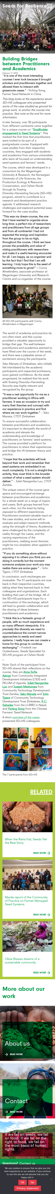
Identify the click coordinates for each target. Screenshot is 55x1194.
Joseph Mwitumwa (25, 686)
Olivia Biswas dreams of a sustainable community (22, 960)
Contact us (27, 1163)
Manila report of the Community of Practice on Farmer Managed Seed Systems (26, 901)
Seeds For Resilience (24, 6)
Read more (40, 853)
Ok (22, 1182)
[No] (51, 1179)
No (32, 1182)
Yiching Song (16, 708)
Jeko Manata (28, 694)
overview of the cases (26, 717)
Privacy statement (27, 1188)
